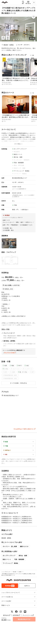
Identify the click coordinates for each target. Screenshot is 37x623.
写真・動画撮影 (19, 559)
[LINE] (25, 611)
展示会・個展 (23, 555)
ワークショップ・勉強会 (10, 563)
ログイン (27, 586)
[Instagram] (20, 611)
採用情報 (15, 615)
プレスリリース (27, 615)
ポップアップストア (9, 555)
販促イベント (7, 559)
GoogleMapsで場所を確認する (23, 429)
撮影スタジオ (24, 546)
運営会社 (6, 615)
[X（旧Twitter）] (12, 611)
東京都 (6, 45)
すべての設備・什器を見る (18, 383)
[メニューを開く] (33, 2)
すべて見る (18, 144)
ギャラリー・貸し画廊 (10, 546)
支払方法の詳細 (9, 353)
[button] (18, 29)
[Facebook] (16, 611)
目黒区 (11, 45)
